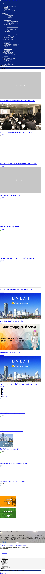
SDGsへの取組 (7, 42)
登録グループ (9, 28)
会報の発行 (9, 32)
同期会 (8, 30)
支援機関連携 (9, 17)
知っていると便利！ (10, 36)
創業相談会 (6, 46)
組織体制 (6, 7)
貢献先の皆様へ (5, 563)
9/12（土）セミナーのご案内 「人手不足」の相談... (12, 481)
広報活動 (8, 35)
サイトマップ (4, 568)
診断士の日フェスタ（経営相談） (11, 45)
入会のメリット (7, 60)
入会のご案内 (4, 57)
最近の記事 (4, 396)
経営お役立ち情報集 (8, 51)
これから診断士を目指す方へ (10, 64)
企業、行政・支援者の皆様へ (8, 39)
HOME (3, 558)
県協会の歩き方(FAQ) (8, 37)
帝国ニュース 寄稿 (8, 49)
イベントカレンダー (8, 38)
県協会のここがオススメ (9, 61)
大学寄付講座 (7, 47)
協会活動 (4, 13)
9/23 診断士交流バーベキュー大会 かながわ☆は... (11, 431)
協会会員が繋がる (7, 24)
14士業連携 (9, 16)
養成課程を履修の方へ (8, 63)
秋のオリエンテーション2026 (12, 27)
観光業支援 (6, 43)
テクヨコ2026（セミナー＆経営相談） (12, 44)
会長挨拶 (6, 5)
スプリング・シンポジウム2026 (13, 25)
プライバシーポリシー (6, 567)
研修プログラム (10, 22)
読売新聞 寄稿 (7, 50)
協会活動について (5, 562)
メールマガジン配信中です (12, 34)
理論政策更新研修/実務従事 (7, 52)
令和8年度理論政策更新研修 (12, 21)
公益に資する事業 (10, 15)
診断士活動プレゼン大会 (11, 29)
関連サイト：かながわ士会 (9, 10)
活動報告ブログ (5, 561)
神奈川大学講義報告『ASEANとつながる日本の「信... (12, 413)
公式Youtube (4, 553)
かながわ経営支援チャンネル (12, 23)
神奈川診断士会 (5, 560)
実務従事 (6, 56)
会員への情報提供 (7, 31)
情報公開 (6, 8)
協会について (4, 3)
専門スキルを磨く (7, 20)
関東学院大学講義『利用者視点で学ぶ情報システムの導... (13, 463)
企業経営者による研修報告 (9, 54)
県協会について (5, 559)
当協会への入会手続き (8, 59)
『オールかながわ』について (10, 6)
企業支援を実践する (8, 14)
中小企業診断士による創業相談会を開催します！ (11, 449)
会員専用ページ (5, 65)
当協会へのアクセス (8, 9)
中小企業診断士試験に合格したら (11, 58)
